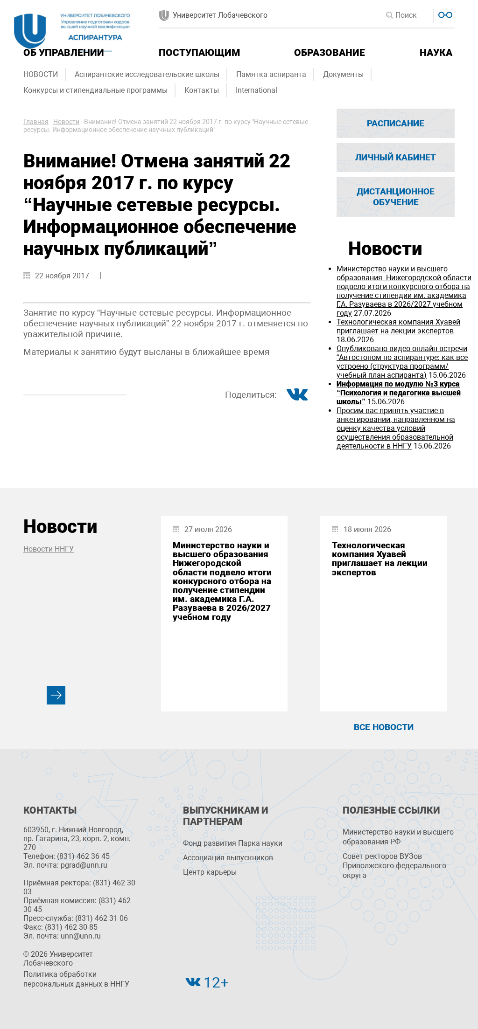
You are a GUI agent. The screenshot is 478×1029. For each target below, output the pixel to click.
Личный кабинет (395, 157)
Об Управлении (63, 52)
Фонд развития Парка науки (232, 843)
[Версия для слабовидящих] (444, 14)
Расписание (395, 123)
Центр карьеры (210, 872)
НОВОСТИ (40, 74)
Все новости (384, 727)
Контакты (201, 90)
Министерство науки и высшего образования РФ (398, 837)
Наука (436, 52)
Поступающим (199, 52)
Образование (329, 52)
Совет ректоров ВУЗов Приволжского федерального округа (394, 866)
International (256, 90)
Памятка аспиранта (271, 74)
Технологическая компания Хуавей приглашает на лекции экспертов (398, 326)
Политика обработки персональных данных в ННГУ (76, 979)
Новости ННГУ (48, 549)
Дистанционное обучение (396, 196)
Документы (343, 74)
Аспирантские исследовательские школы (147, 74)
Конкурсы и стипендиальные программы (95, 90)
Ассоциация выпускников (228, 857)
